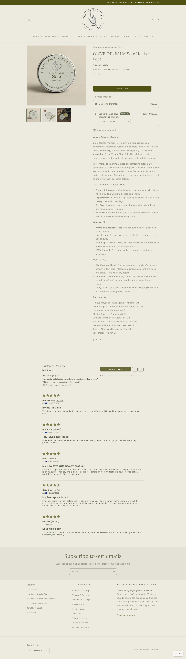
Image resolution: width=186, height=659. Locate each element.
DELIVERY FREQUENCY (109, 117)
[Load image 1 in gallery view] (33, 115)
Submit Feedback (79, 618)
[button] (29, 20)
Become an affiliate (80, 627)
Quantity (96, 74)
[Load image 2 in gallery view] (49, 115)
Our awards (32, 590)
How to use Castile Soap (38, 594)
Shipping (107, 69)
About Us (31, 585)
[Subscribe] (114, 571)
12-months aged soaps (37, 603)
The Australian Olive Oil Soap (149, 649)
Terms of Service (79, 609)
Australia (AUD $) (36, 650)
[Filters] (135, 369)
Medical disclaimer (80, 623)
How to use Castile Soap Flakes (41, 599)
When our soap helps (81, 591)
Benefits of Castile (35, 608)
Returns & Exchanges (81, 600)
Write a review (115, 369)
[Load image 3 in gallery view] (64, 115)
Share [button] (98, 340)
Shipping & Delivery (80, 595)
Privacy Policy (78, 604)
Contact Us (77, 614)
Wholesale (31, 613)
